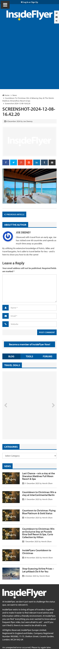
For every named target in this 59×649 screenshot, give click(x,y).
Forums (47, 356)
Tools (29, 356)
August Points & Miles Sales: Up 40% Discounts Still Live (23, 427)
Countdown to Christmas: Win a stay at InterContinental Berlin (39, 494)
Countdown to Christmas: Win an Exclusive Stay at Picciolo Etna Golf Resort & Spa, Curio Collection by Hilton (38, 533)
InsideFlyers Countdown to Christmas (36, 552)
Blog (11, 356)
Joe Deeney (23, 232)
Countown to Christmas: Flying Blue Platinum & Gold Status (39, 512)
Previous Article (15, 214)
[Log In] (56, 21)
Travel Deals (12, 365)
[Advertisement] (29, 58)
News (7, 466)
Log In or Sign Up (30, 2)
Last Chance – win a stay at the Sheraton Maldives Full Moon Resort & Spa (38, 476)
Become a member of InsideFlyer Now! (29, 344)
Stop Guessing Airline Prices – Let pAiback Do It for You (38, 570)
